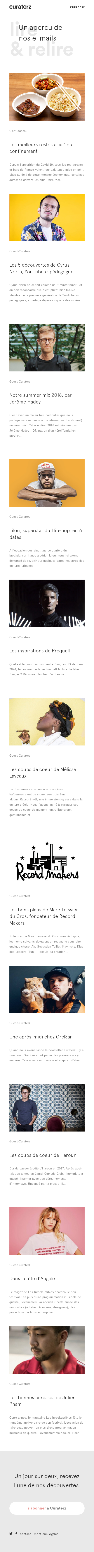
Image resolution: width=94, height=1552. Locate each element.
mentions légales (46, 1534)
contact (25, 1534)
